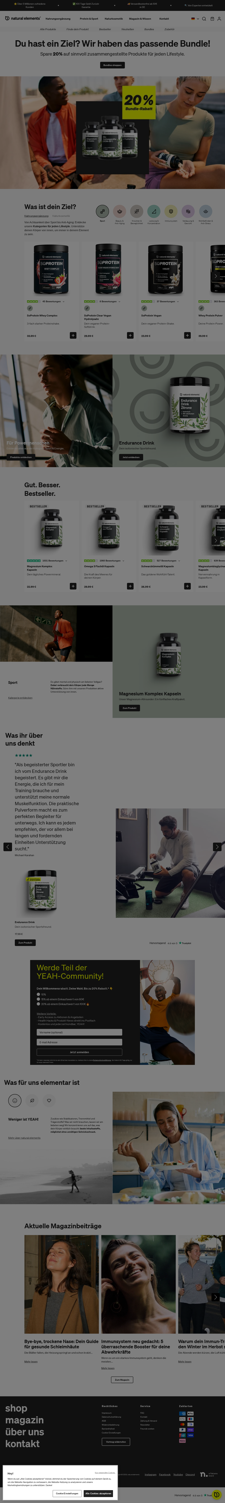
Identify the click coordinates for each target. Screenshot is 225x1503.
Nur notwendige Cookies (105, 1473)
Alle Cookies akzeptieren (98, 1493)
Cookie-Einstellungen (67, 1493)
